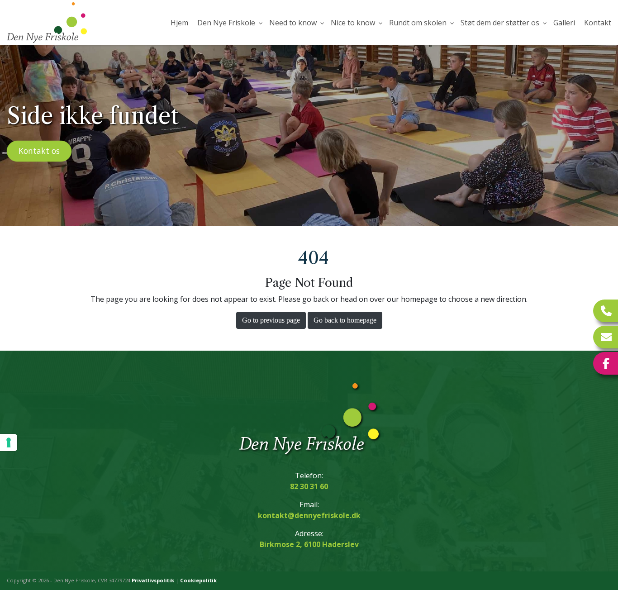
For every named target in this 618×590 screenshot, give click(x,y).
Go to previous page (271, 320)
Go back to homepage (345, 320)
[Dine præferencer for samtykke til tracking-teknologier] (8, 442)
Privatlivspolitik (153, 580)
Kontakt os (39, 150)
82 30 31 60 (309, 486)
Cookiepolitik (198, 580)
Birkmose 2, (309, 544)
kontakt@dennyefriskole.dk (309, 515)
